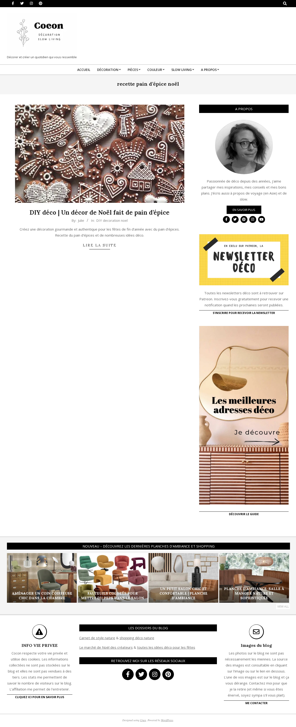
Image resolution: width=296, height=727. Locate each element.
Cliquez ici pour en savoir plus (39, 697)
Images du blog (256, 645)
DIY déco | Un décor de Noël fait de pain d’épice (100, 212)
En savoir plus (244, 210)
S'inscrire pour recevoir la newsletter (244, 313)
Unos (143, 720)
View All (283, 606)
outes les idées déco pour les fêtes (167, 647)
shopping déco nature (137, 638)
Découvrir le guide (244, 514)
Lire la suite (100, 245)
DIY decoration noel (112, 220)
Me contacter (256, 703)
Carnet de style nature (97, 638)
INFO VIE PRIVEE (40, 645)
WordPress (167, 720)
